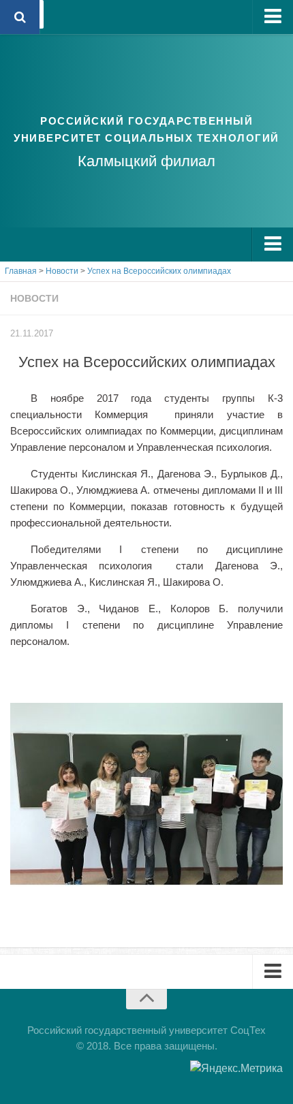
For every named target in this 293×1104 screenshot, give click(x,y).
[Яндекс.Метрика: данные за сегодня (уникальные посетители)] (236, 1068)
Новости (34, 298)
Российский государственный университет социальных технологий (146, 129)
